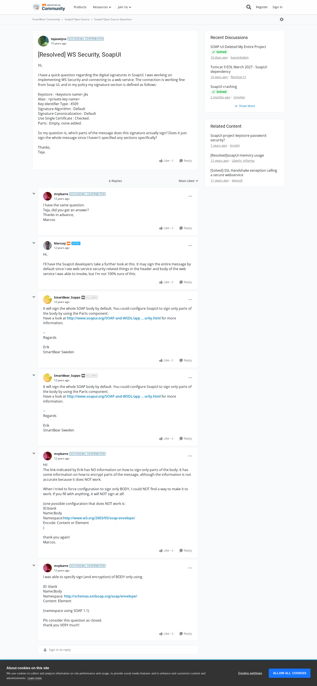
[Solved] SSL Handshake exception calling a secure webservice (243, 172)
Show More (247, 106)
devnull (237, 180)
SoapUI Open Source (77, 19)
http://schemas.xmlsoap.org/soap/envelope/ (100, 596)
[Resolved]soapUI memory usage (237, 155)
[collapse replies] (33, 193)
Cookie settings (250, 673)
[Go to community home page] (48, 7)
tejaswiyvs (58, 39)
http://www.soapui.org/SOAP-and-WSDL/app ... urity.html (114, 318)
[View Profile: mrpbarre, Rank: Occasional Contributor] (47, 196)
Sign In (277, 7)
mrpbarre (61, 194)
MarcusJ (60, 243)
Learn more (35, 678)
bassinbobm (240, 57)
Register (262, 7)
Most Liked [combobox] (188, 181)
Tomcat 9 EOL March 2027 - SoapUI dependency (238, 69)
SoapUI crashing (223, 86)
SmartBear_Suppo (67, 297)
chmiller (239, 97)
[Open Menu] (282, 19)
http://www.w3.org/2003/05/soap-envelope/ (99, 518)
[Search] (248, 7)
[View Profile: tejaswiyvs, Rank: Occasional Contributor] (43, 41)
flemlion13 (238, 77)
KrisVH (235, 145)
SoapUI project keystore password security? (238, 137)
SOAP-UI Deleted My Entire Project (238, 47)
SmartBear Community (46, 19)
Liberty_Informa (243, 161)
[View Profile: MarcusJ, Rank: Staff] (47, 245)
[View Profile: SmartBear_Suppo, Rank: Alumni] (47, 299)
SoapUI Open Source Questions (113, 19)
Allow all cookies (289, 673)
